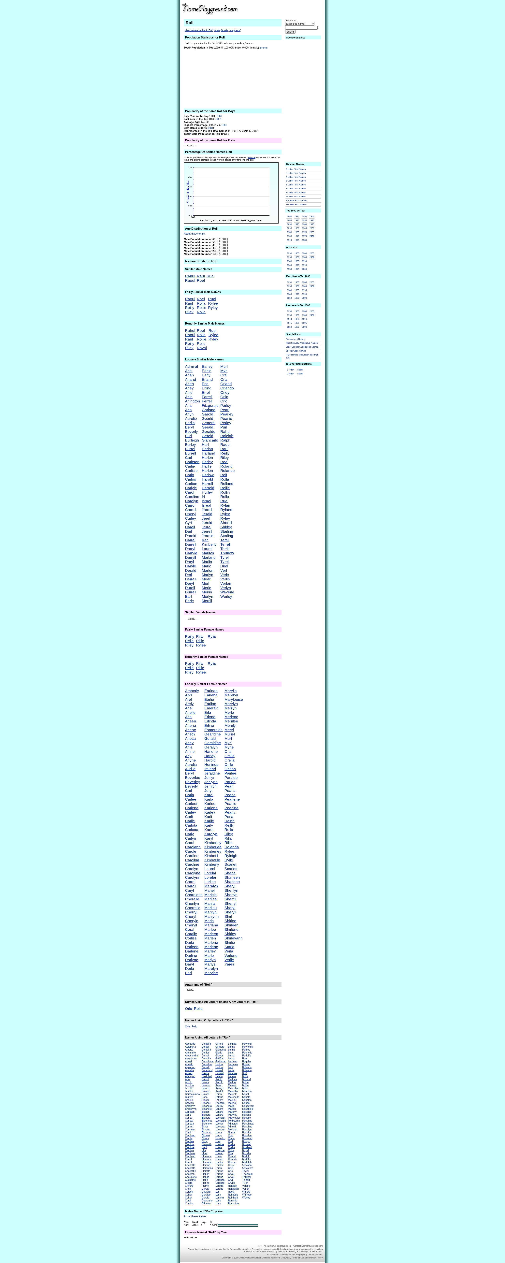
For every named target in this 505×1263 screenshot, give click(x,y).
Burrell (190, 453)
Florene (206, 1165)
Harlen (207, 458)
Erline (209, 725)
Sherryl (230, 903)
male (217, 30)
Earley (207, 366)
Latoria (219, 1097)
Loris (231, 1052)
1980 (304, 240)
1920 (297, 220)
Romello (247, 1091)
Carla (189, 795)
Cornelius (207, 1064)
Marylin (230, 691)
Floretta (206, 1170)
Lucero (232, 1076)
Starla (229, 947)
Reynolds (247, 1046)
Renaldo (232, 1200)
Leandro (219, 1102)
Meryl (229, 730)
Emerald (211, 708)
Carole (190, 851)
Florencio (207, 1162)
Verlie (229, 960)
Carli (189, 817)
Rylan (225, 505)
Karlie (209, 821)
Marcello (233, 1091)
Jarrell (207, 510)
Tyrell (224, 562)
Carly (189, 834)
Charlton (190, 1173)
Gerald (207, 427)
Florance (206, 1156)
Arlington (192, 401)
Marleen (211, 934)
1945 (297, 240)
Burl (188, 436)
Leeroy (219, 1105)
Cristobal (207, 1076)
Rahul (190, 276)
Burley (190, 445)
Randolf (232, 1185)
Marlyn (207, 575)
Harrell (207, 484)
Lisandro (220, 1138)
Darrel (190, 540)
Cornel (205, 1055)
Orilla (228, 764)
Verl (223, 570)
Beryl (189, 427)
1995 (312, 224)
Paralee (231, 778)
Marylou (231, 695)
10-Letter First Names (296, 200)
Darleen (191, 947)
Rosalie (246, 1117)
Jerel (206, 518)
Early (206, 375)
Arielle (190, 712)
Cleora (188, 1182)
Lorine (231, 1046)
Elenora (206, 1114)
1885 (289, 220)
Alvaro (188, 1073)
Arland (190, 379)
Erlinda (210, 721)
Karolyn (210, 834)
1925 (297, 224)
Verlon (225, 583)
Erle (205, 384)
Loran (218, 1147)
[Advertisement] (292, 9)
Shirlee (230, 921)
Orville (231, 1182)
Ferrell (207, 401)
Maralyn (211, 886)
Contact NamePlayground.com (308, 1246)
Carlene (191, 808)
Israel (206, 501)
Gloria (218, 1052)
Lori (217, 1191)
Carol (189, 492)
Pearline (231, 808)
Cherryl (191, 912)
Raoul (190, 280)
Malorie (232, 1085)
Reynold (247, 1043)
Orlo (223, 401)
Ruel (210, 276)
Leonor (219, 1123)
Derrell (190, 579)
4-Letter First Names (296, 177)
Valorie (246, 1185)
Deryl (189, 583)
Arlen (189, 384)
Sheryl (229, 908)
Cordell (205, 1046)
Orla (223, 379)
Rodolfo (246, 1055)
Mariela (210, 895)
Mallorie (232, 1079)
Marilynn (211, 916)
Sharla (230, 873)
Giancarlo (210, 440)
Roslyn (246, 1141)
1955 (304, 220)
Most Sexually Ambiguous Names (302, 343)
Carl (188, 458)
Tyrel (224, 557)
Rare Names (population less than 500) (302, 356)
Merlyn (207, 596)
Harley (207, 462)
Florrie (205, 1185)
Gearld (207, 418)
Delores (206, 1085)
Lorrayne (233, 1064)
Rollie (201, 308)
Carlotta (191, 830)
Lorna (231, 1055)
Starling (226, 531)
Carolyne (192, 873)
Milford (232, 1126)
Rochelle (247, 1052)
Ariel (189, 371)
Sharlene (232, 882)
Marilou (210, 908)
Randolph (233, 1188)
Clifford (189, 1185)
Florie (205, 1179)
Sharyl (229, 886)
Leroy (218, 1135)
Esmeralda (213, 730)
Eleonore (207, 1123)
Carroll (190, 510)
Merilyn (230, 708)
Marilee (210, 899)
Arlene (190, 730)
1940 (297, 236)
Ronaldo (247, 1099)
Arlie (189, 392)
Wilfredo (247, 1194)
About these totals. (195, 233)
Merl (205, 583)
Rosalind (247, 1120)
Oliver (231, 1138)
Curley (190, 518)
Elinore (205, 1129)
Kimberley (212, 851)
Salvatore (247, 1168)
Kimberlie (212, 860)
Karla (208, 799)
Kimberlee (213, 847)
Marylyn (231, 704)
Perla (228, 817)
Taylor (245, 1170)
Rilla (199, 636)
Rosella (246, 1132)
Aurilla (190, 769)
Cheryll (191, 925)
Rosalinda (247, 1123)
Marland (209, 557)
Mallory (232, 1082)
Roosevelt (248, 1105)
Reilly (189, 308)
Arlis (188, 405)
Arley (189, 388)
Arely (189, 704)
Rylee (213, 303)
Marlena (211, 942)
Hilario (219, 1076)
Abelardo (190, 1043)
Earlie (206, 371)
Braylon (189, 1102)
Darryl (190, 549)
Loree (218, 1156)
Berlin (190, 423)
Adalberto (190, 1046)
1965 (304, 228)
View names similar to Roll (199, 30)
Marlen (210, 938)
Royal (202, 348)
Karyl (208, 838)
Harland (208, 453)
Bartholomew (192, 1094)
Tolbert (246, 1179)
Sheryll (230, 912)
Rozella (246, 1153)
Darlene (191, 951)
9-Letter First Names (296, 196)
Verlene (231, 955)
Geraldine (212, 743)
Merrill (207, 601)
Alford (188, 1061)
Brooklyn (190, 1105)
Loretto (219, 1188)
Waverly (227, 592)
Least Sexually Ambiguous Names (302, 347)
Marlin (207, 562)
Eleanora (207, 1105)
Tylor (245, 1182)
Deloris (205, 1088)
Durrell (190, 592)
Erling (206, 388)
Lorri (230, 1067)
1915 (297, 216)
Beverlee (192, 778)
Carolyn (191, 501)
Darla (189, 942)
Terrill (224, 549)
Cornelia (206, 1058)
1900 (289, 232)
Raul (201, 276)
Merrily (230, 725)
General (208, 423)
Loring (231, 1049)
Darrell (190, 544)
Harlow (208, 475)
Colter (188, 1197)
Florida (205, 1176)
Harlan (207, 449)
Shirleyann (233, 938)
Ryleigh (230, 856)
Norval (231, 1132)
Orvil (230, 1179)
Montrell (232, 1129)
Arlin (189, 397)
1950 (304, 216)
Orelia (229, 760)
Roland (226, 466)
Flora (204, 1153)
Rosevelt (247, 1138)
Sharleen (232, 877)
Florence (206, 1159)
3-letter (299, 370)
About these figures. (195, 1216)
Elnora (205, 1138)
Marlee (210, 929)
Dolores (206, 1091)
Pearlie (226, 418)
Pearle (230, 795)
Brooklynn (190, 1108)
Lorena (219, 1170)
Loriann (219, 1197)
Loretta (219, 1185)
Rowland (247, 1147)
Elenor (205, 1111)
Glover (219, 1055)
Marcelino (233, 1088)
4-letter (299, 373)
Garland (208, 410)
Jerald (207, 514)
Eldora (205, 1099)
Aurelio (191, 418)
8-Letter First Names (296, 192)
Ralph (225, 440)
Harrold (208, 488)
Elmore (206, 1135)
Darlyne (191, 960)
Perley (225, 423)
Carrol (190, 505)
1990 (312, 220)
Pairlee (230, 773)
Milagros (233, 1123)
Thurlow (227, 553)
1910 (289, 240)
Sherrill (226, 523)
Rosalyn (247, 1129)
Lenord (219, 1111)
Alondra (189, 1070)
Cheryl (190, 514)
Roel (201, 280)
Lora (217, 1141)
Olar (230, 1135)
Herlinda (211, 764)
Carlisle (191, 471)
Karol (208, 830)
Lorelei (210, 877)
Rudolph (247, 1162)
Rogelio (246, 1061)
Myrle (229, 747)
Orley (224, 392)
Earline (210, 704)
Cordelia (206, 1043)
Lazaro (219, 1099)
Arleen (190, 721)
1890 (289, 224)
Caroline (192, 497)
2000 (312, 228)
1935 (297, 232)
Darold (190, 536)
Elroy (205, 1141)
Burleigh (192, 440)
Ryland (226, 510)
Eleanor (206, 1102)
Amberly (192, 691)
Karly (208, 825)
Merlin (207, 592)
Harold (207, 479)
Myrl (223, 371)
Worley (226, 596)
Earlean (211, 691)
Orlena (230, 769)
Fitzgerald (210, 405)
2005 (312, 232)
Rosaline (247, 1126)
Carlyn (190, 838)
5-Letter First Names (296, 181)
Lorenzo (219, 1182)
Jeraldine (212, 773)
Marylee (211, 973)
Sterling (226, 536)
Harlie (207, 466)
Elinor (205, 1126)
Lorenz (219, 1176)
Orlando (227, 388)
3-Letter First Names (296, 173)
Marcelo (232, 1094)
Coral (189, 929)
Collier (188, 1194)
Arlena (190, 725)
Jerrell (207, 531)
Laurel (207, 549)
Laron (218, 1094)
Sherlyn (231, 895)
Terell (224, 540)
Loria (218, 1194)
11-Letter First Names (296, 204)
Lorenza (219, 1179)
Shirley (226, 527)
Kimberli (211, 856)
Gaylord (206, 1191)
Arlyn (189, 414)
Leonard (219, 1117)
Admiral (191, 366)
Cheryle (191, 921)
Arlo (188, 410)
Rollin (225, 492)
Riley (189, 312)
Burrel (190, 449)
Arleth (190, 734)
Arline (190, 751)
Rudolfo (246, 1159)
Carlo (189, 475)
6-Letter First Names (296, 184)
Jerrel (206, 527)
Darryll (190, 557)
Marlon (207, 570)
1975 (304, 236)
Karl (205, 540)
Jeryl (208, 791)
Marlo (206, 566)
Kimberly (209, 544)
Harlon (207, 471)
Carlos (190, 479)
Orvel (231, 1176)
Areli (189, 699)
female (224, 30)
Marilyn (208, 553)
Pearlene (232, 799)
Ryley (213, 308)
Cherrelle (192, 908)
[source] (263, 48)
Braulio (189, 1099)
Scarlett (230, 869)
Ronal (245, 1094)
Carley (190, 812)
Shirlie (229, 942)
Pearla (230, 791)
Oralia (229, 756)
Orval (231, 1173)
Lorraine (232, 1061)
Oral (223, 375)
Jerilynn (211, 782)
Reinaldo (233, 1194)
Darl (188, 531)
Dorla (189, 968)
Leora (218, 1132)
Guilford (219, 1058)
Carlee (190, 799)
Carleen (191, 804)
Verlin (225, 579)
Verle (224, 575)
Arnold (188, 1082)
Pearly (229, 812)
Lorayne (219, 1150)
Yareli (229, 964)
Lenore (219, 1114)
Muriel (229, 734)
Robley (246, 1049)
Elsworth (206, 1144)
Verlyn (225, 588)
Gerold (207, 436)
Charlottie (190, 1170)
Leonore (219, 1129)
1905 (289, 236)
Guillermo (220, 1061)
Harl (205, 445)
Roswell (246, 1144)
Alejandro (190, 1052)
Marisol (232, 1102)
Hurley (207, 492)
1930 (297, 228)
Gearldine (212, 734)
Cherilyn (192, 903)
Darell (190, 527)
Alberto (189, 1049)
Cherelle (192, 899)
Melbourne (234, 1120)
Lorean (219, 1153)
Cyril (189, 523)
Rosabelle (247, 1108)
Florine (205, 1182)
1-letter (290, 370)
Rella (189, 641)
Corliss (191, 938)
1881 (219, 116)
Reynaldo (233, 1203)
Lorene (219, 1173)
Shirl (228, 916)
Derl (188, 575)
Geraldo (208, 431)
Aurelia (191, 764)
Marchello (233, 1097)
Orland (226, 384)
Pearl (224, 410)
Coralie (191, 934)
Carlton (191, 484)
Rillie (200, 641)
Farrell (207, 397)
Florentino (207, 1168)
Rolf (223, 475)
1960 (304, 224)
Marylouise (233, 699)
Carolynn (192, 877)
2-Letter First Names (296, 169)
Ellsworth (207, 1132)
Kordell (219, 1091)
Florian (205, 1173)
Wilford (246, 1191)
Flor (204, 1150)
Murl (224, 366)
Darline (191, 955)
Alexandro (190, 1058)
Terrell (225, 544)
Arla (188, 717)
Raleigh (226, 436)
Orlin (224, 397)
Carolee (191, 856)
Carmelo (190, 1129)
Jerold (207, 523)
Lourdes (232, 1073)
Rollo (201, 312)
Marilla (209, 903)
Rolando (227, 471)
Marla (209, 921)
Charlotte (190, 1168)
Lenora (219, 1108)
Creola (205, 1073)
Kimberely (212, 843)
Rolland (226, 484)
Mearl (206, 579)
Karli (208, 817)
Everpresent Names (295, 339)
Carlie (190, 466)
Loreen (219, 1159)
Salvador (247, 1165)
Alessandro (191, 1055)
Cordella (206, 1049)
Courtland (207, 1070)
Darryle (191, 553)
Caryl (189, 890)
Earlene (211, 695)
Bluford (189, 1097)
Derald (190, 570)
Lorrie (231, 1070)
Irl (203, 497)
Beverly (191, 431)
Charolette (194, 895)
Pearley (226, 414)
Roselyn (247, 1135)
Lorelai (210, 873)
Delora (205, 1082)
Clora (188, 1188)
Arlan (189, 375)
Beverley (192, 782)
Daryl (189, 562)
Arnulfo (189, 1088)
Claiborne (190, 1179)
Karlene (211, 808)
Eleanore (207, 1108)
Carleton (192, 462)
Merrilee (231, 721)
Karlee (209, 804)
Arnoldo (189, 1085)
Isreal (206, 505)
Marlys (210, 964)
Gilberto (206, 1203)
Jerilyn (209, 778)
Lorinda (232, 1043)
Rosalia (246, 1114)
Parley (225, 405)
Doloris (205, 1094)
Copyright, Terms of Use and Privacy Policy (302, 1257)
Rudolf (246, 1156)
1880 (289, 216)
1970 (304, 232)
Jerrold (207, 536)
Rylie (212, 636)
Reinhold (233, 1197)
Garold (207, 414)
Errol (206, 392)
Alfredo (189, 1064)
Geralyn (211, 747)
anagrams (234, 30)
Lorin (218, 1203)
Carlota (191, 825)
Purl (223, 427)
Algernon (190, 1067)
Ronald (246, 1097)
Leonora (219, 1126)
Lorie (218, 1200)
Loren (218, 1168)
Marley (210, 951)
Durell (190, 588)
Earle (189, 601)
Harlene (211, 751)
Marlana (211, 925)
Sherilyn (231, 890)
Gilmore (219, 1046)
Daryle (190, 566)
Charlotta (190, 1165)
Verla (228, 951)
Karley (209, 812)
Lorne (231, 1058)
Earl (188, 596)
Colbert (189, 1191)
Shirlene (231, 929)
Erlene (209, 717)
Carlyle (191, 488)
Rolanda (231, 847)
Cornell (205, 1067)
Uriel (224, 566)
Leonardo (220, 1120)
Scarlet (230, 864)
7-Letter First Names (296, 188)
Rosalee (247, 1111)
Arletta (190, 738)
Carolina (192, 860)
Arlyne (190, 760)
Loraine (219, 1144)
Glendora (220, 1049)
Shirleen (231, 925)
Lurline (210, 882)
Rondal (246, 1102)
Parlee (230, 782)
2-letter (290, 373)
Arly (188, 756)
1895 (289, 228)
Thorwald (247, 1173)
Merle (206, 588)
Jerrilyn (210, 786)
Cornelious (208, 1061)
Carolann (193, 847)
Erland (207, 379)
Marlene (211, 947)
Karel (208, 795)
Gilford (219, 1043)
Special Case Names (296, 351)
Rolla (201, 303)
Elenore (206, 1117)
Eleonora (207, 1120)
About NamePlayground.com (277, 1246)
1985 (312, 216)
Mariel (209, 890)
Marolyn (211, 968)
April (189, 695)
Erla (207, 712)
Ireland (210, 769)
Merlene (231, 717)
